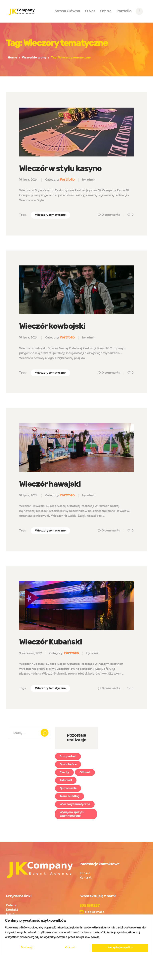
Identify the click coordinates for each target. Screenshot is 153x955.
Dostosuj (26, 947)
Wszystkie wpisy (34, 57)
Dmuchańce (68, 764)
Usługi (10, 914)
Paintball (66, 780)
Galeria (11, 905)
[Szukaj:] (29, 733)
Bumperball (68, 756)
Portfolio (67, 179)
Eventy (64, 772)
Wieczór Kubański (50, 642)
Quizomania (68, 788)
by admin (88, 179)
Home (12, 57)
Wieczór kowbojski (52, 326)
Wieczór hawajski (50, 484)
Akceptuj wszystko (120, 947)
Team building (69, 796)
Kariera (84, 873)
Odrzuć (70, 947)
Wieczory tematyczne (50, 215)
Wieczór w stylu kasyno (60, 168)
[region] (76, 934)
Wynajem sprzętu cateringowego (72, 814)
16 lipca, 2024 (28, 179)
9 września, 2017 (30, 653)
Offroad (84, 772)
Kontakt (85, 877)
